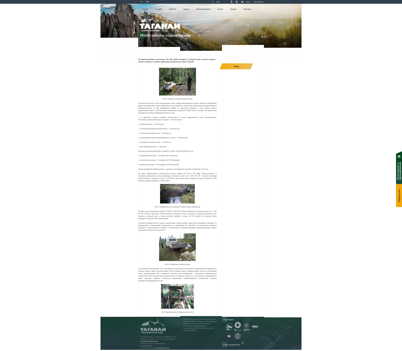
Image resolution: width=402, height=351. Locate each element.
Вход (248, 2)
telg (242, 1)
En (141, 1)
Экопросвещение (203, 9)
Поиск (212, 1)
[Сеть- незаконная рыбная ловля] (177, 193)
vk (236, 1)
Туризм (186, 9)
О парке (158, 9)
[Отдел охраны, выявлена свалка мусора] (177, 247)
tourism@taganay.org (161, 348)
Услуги (220, 9)
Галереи (233, 9)
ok (231, 1)
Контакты (247, 9)
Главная (145, 9)
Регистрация (258, 2)
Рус (148, 1)
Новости (172, 9)
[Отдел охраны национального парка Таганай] (177, 81)
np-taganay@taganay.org (149, 341)
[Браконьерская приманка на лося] (177, 296)
